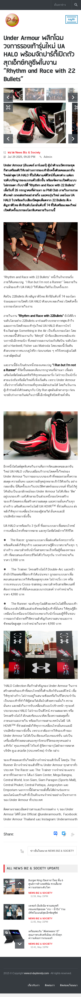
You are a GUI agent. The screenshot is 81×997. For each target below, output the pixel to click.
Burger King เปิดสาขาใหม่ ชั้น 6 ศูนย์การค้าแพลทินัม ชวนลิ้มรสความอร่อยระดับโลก (45, 884)
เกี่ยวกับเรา (34, 985)
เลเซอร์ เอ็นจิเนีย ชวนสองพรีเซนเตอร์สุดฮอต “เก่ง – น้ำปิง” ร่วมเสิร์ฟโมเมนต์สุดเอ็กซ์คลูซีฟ (46, 909)
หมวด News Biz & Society (24, 152)
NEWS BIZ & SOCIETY (40, 893)
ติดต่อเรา (50, 985)
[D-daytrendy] (12, 26)
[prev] (8, 97)
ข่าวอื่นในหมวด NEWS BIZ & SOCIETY (52, 850)
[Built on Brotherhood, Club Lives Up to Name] (35, 123)
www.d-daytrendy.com (36, 973)
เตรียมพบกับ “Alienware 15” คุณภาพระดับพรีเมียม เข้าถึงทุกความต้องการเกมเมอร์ (45, 935)
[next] (73, 97)
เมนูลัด (71, 19)
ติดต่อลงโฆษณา (69, 985)
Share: (9, 834)
